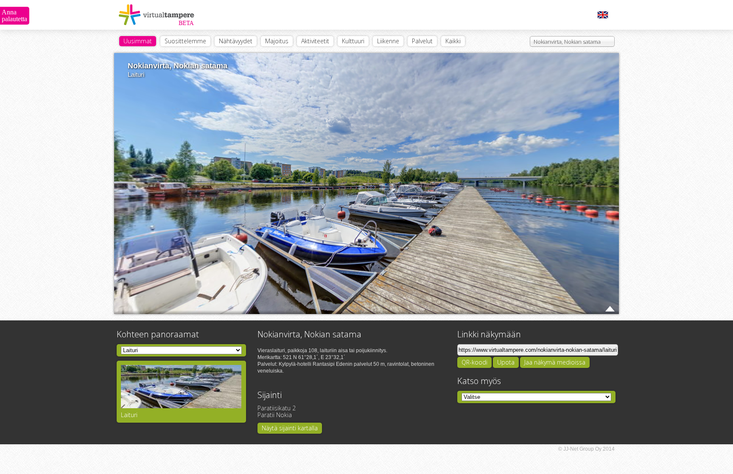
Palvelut (422, 41)
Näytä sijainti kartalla (290, 428)
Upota (506, 362)
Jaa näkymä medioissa (554, 362)
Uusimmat (137, 41)
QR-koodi (474, 362)
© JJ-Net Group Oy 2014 (586, 449)
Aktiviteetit (315, 41)
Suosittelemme (185, 41)
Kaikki (453, 41)
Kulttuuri (353, 41)
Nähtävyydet (235, 41)
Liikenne (388, 41)
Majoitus (276, 41)
